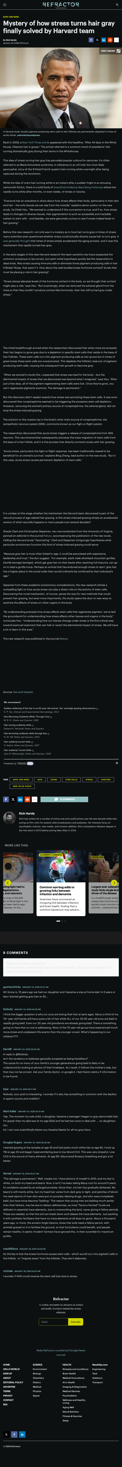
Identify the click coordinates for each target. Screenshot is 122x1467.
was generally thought (16, 240)
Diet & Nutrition (71, 1411)
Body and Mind (11, 17)
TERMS (6, 1391)
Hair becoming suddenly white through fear (25, 733)
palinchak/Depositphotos (28, 135)
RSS (5, 1404)
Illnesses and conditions (75, 1369)
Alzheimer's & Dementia (47, 855)
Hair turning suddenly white (17, 725)
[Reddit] (110, 40)
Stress (89, 779)
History (37, 1382)
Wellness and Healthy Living (74, 1401)
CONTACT (8, 1400)
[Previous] (8, 883)
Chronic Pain (96, 857)
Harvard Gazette (23, 692)
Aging (54, 779)
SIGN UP (7, 1373)
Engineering (98, 1369)
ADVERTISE (9, 1386)
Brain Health (69, 1373)
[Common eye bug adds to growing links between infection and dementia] (57, 866)
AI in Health (69, 1382)
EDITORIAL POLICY (13, 1382)
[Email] (116, 40)
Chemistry (38, 1378)
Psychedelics (70, 1395)
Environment (40, 1369)
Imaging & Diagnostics (75, 1386)
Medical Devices (71, 1391)
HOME (6, 1364)
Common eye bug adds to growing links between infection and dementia (53, 890)
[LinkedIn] (103, 40)
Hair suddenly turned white (17, 741)
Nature (48, 535)
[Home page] (61, 5)
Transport (97, 1382)
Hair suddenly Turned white (17, 750)
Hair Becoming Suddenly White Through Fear (27, 716)
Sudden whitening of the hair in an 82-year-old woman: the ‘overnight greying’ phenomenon (50, 708)
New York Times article (35, 142)
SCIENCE (37, 1364)
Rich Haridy (27, 813)
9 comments (67, 799)
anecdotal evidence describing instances (78, 187)
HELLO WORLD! (11, 1369)
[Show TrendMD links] (117, 763)
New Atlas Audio (22, 786)
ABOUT (7, 1378)
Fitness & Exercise (72, 1416)
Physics (37, 1391)
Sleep (66, 1420)
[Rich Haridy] (9, 818)
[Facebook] (91, 40)
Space (36, 1395)
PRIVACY (8, 1395)
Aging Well (68, 1407)
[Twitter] (97, 40)
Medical (37, 1386)
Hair (39, 779)
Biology (37, 1373)
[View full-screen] (118, 51)
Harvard (106, 779)
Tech (94, 1373)
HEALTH (67, 1364)
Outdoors (97, 1378)
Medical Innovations (73, 1378)
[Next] (114, 883)
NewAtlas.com (100, 1364)
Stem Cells (71, 779)
